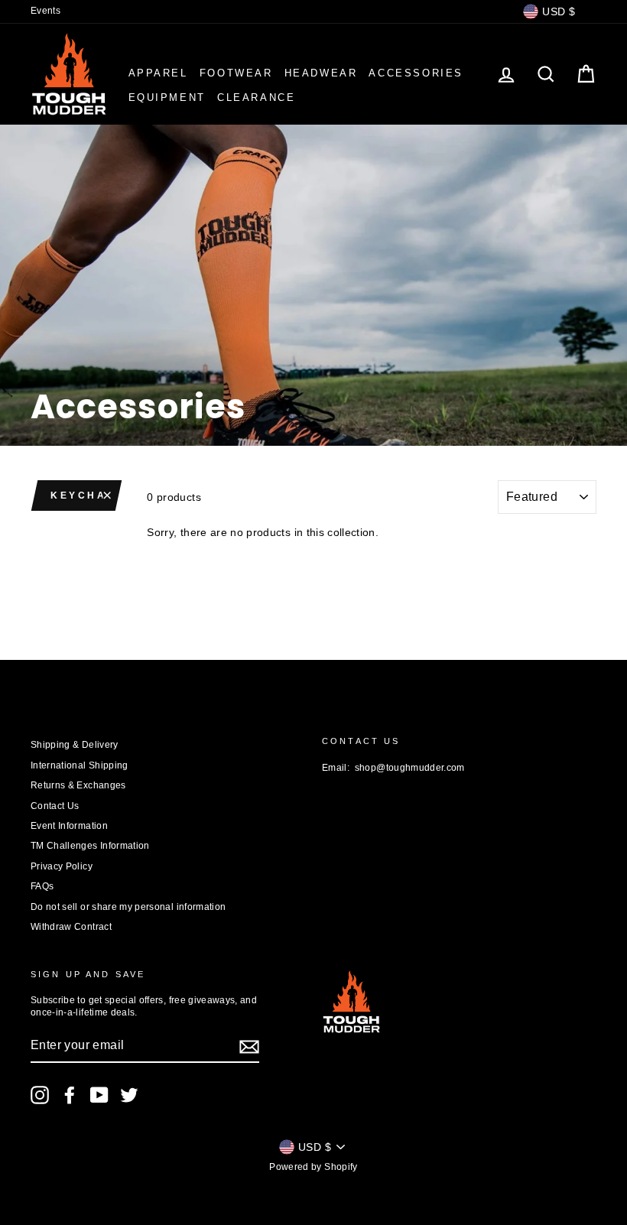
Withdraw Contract (71, 926)
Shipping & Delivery (75, 744)
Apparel (158, 73)
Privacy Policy (62, 866)
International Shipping (79, 765)
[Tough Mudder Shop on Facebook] (69, 1095)
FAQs (42, 886)
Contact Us (55, 806)
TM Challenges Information (90, 845)
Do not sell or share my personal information (128, 907)
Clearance (256, 97)
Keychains (82, 495)
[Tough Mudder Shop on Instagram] (40, 1095)
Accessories (416, 73)
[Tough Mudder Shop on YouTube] (99, 1095)
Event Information (69, 825)
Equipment (167, 97)
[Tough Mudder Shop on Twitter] (129, 1095)
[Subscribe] (249, 1047)
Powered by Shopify (313, 1167)
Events (45, 10)
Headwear (321, 73)
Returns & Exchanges (78, 785)
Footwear (236, 73)
